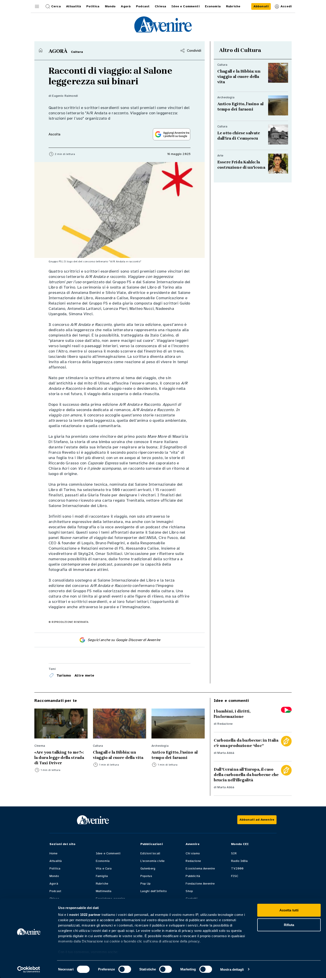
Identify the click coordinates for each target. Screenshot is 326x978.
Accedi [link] (286, 6)
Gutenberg (147, 868)
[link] (261, 6)
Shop (189, 891)
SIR (233, 853)
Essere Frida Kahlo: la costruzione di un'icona (241, 165)
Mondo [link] (110, 6)
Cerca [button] (56, 6)
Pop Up (145, 883)
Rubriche (102, 883)
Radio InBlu (239, 861)
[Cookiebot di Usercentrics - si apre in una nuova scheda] (28, 969)
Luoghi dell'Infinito (153, 891)
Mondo (54, 876)
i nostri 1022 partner (84, 915)
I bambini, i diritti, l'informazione (232, 714)
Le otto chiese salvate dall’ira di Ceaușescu (239, 136)
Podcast (55, 891)
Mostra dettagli (232, 969)
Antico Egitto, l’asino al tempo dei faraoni (240, 106)
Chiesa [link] (160, 6)
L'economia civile (152, 861)
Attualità (55, 861)
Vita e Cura (104, 868)
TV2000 (237, 868)
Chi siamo (193, 853)
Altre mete (84, 675)
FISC (234, 876)
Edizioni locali (150, 853)
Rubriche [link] (233, 6)
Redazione (224, 724)
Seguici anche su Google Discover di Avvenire (124, 640)
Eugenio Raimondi (65, 96)
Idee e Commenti (108, 853)
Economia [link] (213, 6)
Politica (54, 868)
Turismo (64, 675)
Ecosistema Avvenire (200, 868)
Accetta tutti (289, 910)
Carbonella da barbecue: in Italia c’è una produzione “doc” (246, 743)
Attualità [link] (73, 6)
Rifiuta (289, 925)
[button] (37, 6)
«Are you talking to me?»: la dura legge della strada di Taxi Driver (59, 757)
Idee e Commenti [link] (185, 6)
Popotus (146, 876)
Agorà (53, 883)
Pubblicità (193, 876)
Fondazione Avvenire (200, 883)
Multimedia (104, 891)
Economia (103, 861)
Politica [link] (92, 6)
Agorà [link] (126, 6)
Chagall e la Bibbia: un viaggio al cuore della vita (239, 76)
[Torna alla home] (40, 50)
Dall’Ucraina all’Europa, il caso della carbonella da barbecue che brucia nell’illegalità (246, 774)
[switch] (124, 969)
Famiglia (102, 876)
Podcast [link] (142, 6)
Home (53, 853)
